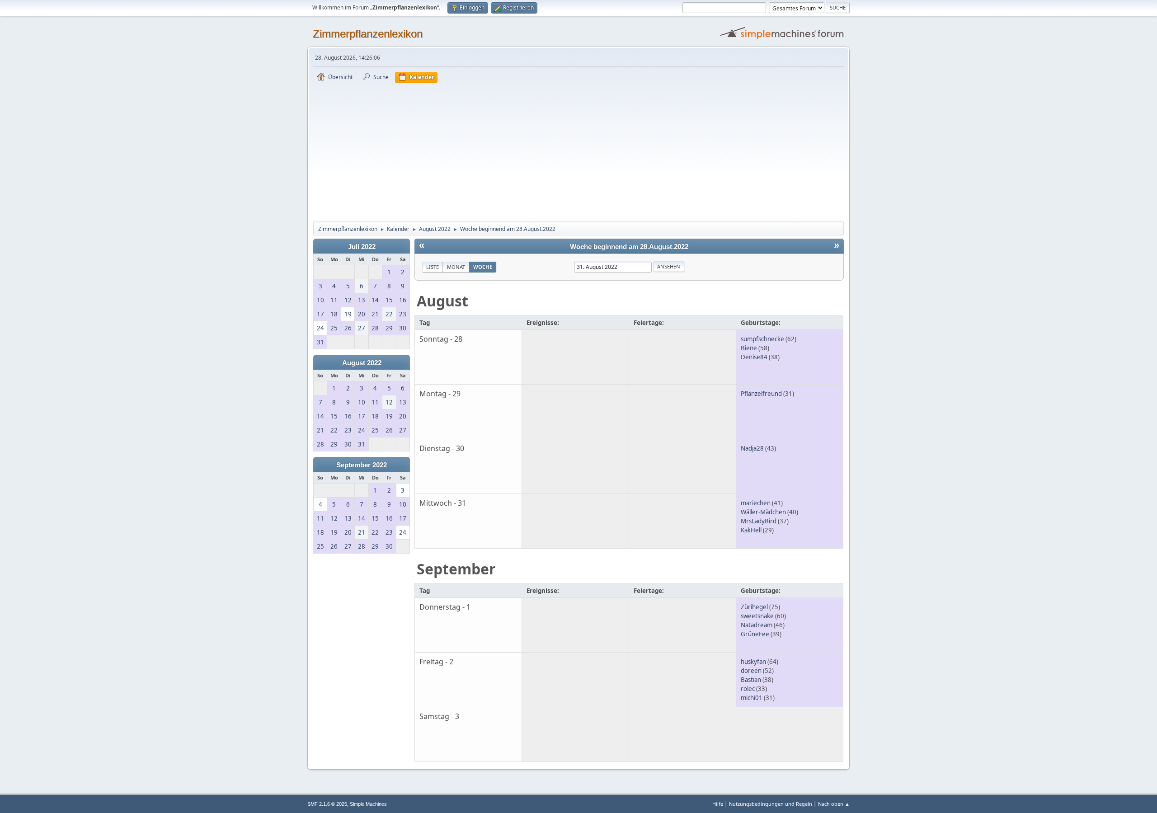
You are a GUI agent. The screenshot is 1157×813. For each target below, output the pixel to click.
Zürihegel (754, 607)
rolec (748, 689)
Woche (482, 266)
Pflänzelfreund (761, 394)
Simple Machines (368, 804)
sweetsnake (757, 616)
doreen (751, 671)
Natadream (756, 625)
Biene (749, 348)
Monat (456, 266)
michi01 (751, 698)
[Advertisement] (578, 151)
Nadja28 (752, 448)
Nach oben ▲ (834, 803)
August (442, 300)
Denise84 (754, 357)
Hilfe (717, 803)
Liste (432, 266)
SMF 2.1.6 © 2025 (327, 804)
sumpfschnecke (762, 339)
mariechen (756, 503)
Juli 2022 (362, 246)
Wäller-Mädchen (763, 512)
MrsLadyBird (758, 521)
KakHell (751, 530)
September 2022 (361, 465)
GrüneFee (755, 634)
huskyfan (753, 662)
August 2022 (361, 363)
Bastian (751, 680)
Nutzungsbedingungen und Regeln (770, 803)
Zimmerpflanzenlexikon (368, 34)
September (456, 568)
